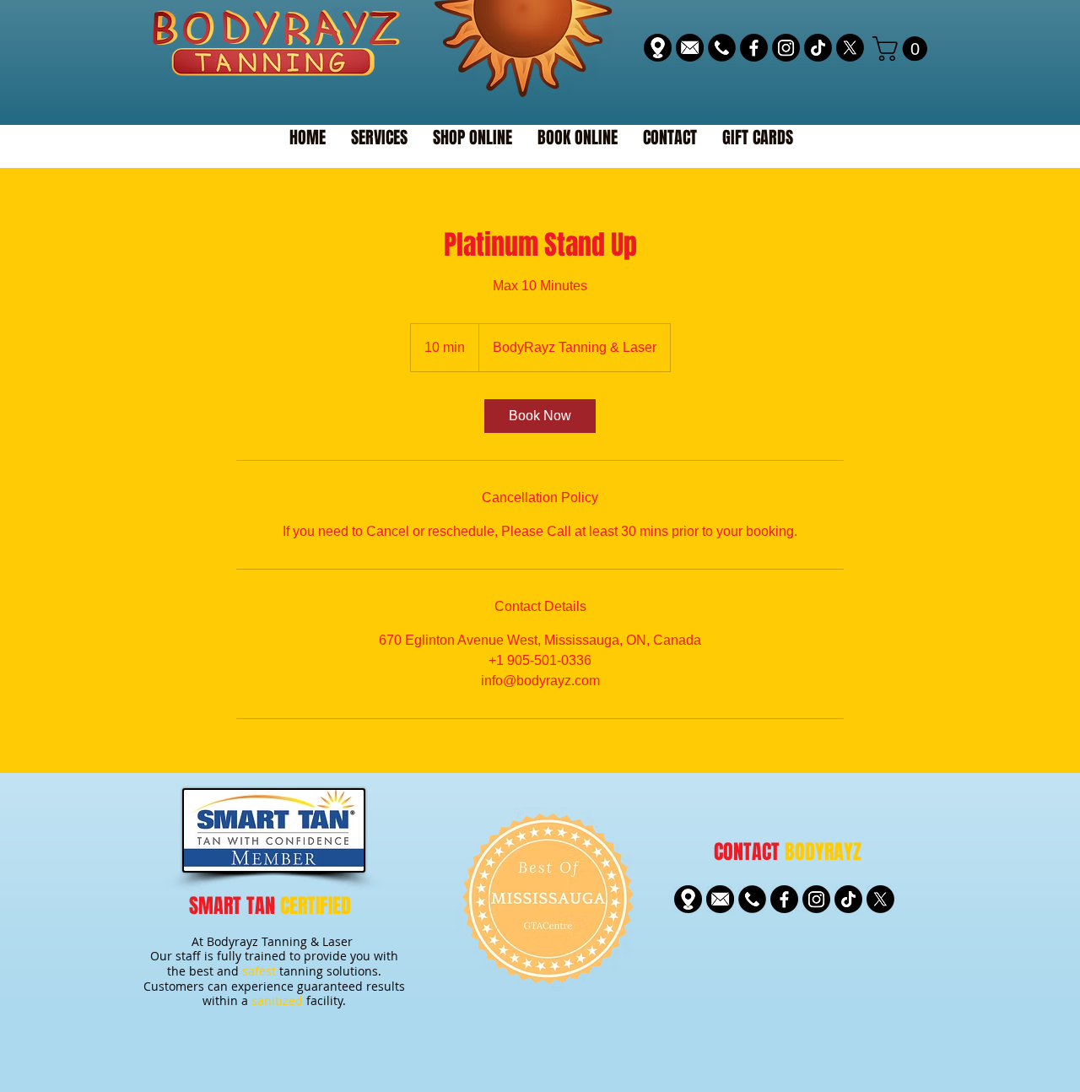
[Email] (690, 48)
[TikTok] (818, 48)
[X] (850, 48)
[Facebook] (754, 48)
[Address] (658, 48)
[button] (902, 48)
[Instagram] (786, 48)
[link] (540, 416)
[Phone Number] (722, 48)
